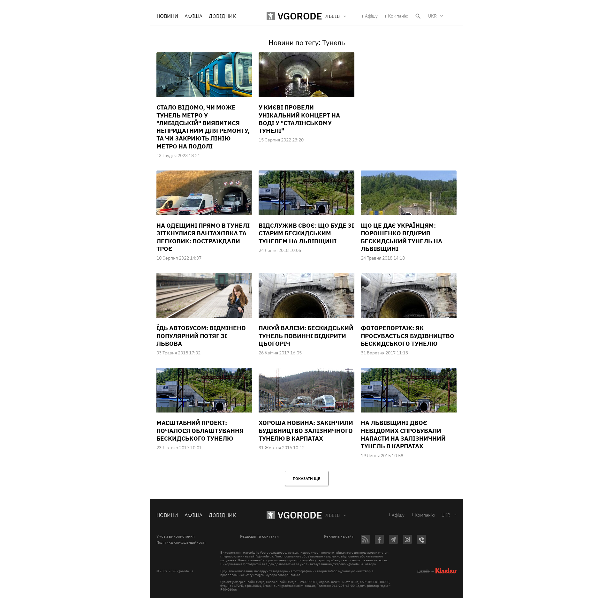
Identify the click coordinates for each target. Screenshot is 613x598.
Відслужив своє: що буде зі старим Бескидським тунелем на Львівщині (306, 233)
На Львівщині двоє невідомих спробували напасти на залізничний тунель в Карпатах (403, 434)
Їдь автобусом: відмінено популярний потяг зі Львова (201, 335)
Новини (167, 16)
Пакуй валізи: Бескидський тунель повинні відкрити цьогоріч (306, 335)
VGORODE (299, 515)
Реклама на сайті (339, 536)
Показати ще (306, 478)
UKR (432, 16)
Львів (332, 515)
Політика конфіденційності (181, 542)
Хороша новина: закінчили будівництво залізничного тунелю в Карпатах (306, 430)
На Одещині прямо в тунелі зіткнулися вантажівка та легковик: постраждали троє (203, 237)
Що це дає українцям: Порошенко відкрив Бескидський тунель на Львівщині (401, 237)
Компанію (398, 16)
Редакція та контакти (259, 536)
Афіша (193, 16)
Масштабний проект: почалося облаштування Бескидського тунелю (200, 430)
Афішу (371, 16)
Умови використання (175, 536)
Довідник (222, 16)
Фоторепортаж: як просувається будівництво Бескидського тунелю (407, 335)
